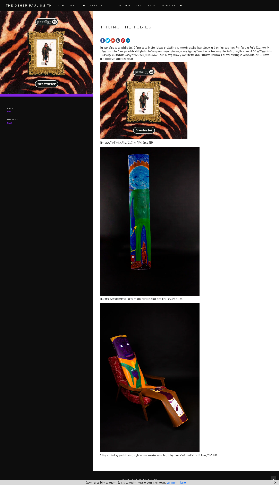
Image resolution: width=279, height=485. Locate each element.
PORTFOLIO (76, 5)
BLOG (139, 5)
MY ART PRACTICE (100, 5)
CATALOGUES (123, 5)
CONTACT (152, 5)
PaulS (9, 111)
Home (61, 5)
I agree (183, 482)
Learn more (172, 482)
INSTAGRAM (168, 5)
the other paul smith (29, 5)
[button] (181, 5)
